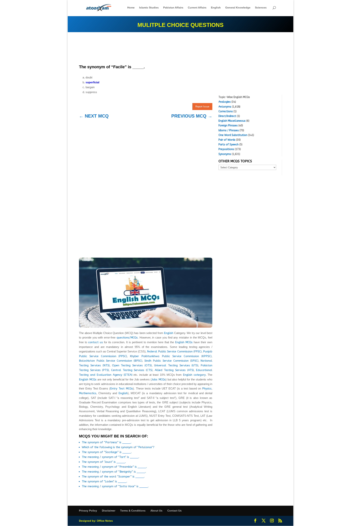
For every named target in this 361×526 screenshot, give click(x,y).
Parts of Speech (228, 144)
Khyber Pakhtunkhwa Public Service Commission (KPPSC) (171, 356)
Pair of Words (226, 139)
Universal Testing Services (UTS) (176, 365)
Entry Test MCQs (121, 388)
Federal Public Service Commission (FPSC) (174, 351)
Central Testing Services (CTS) (131, 370)
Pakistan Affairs (173, 7)
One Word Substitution (232, 135)
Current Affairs (197, 7)
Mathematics (87, 393)
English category (194, 374)
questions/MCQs (127, 337)
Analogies (224, 101)
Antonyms (224, 106)
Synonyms (224, 154)
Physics (207, 388)
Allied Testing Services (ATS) (174, 370)
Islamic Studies (149, 7)
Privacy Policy (88, 510)
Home (131, 7)
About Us (156, 510)
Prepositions (226, 149)
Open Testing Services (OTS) (132, 365)
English (216, 7)
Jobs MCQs (159, 379)
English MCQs (184, 342)
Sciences (261, 7)
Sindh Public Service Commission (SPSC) (171, 360)
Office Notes (105, 520)
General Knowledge (237, 7)
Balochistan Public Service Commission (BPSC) (110, 360)
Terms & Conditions (133, 510)
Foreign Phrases (228, 125)
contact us (95, 342)
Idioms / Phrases (228, 130)
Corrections (225, 111)
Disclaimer (108, 510)
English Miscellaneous (232, 120)
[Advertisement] (145, 49)
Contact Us (174, 510)
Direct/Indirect (227, 116)
